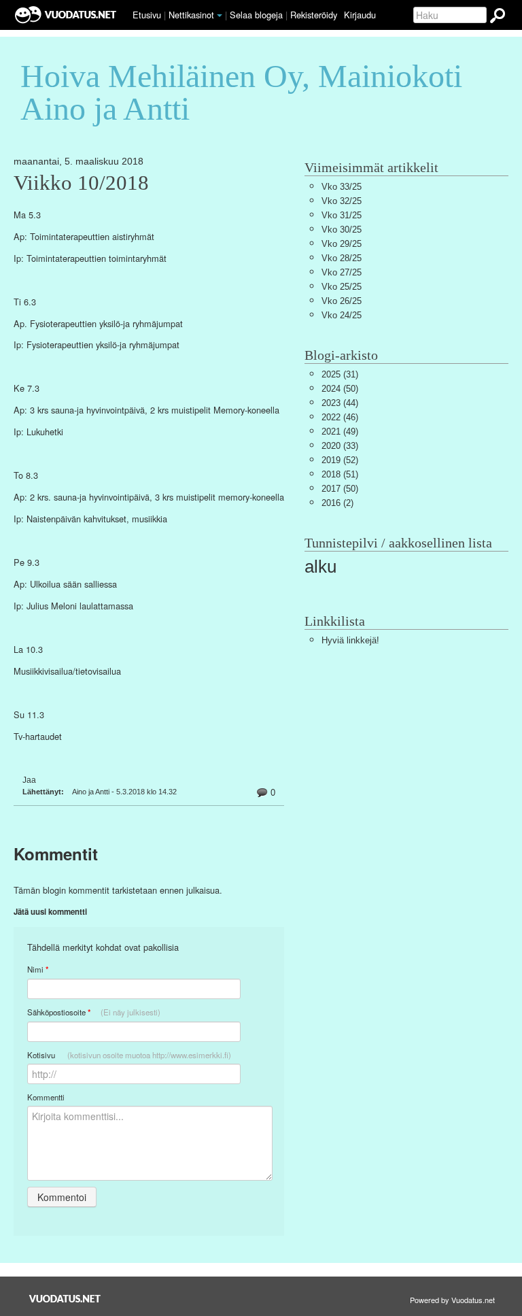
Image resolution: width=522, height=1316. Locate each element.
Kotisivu (129, 1054)
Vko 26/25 (341, 301)
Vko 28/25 (341, 258)
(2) (337, 503)
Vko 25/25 (341, 287)
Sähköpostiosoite (93, 1012)
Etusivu (147, 14)
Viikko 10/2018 (81, 182)
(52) (339, 460)
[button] (219, 15)
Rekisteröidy (313, 14)
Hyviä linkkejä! (350, 640)
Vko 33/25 (341, 187)
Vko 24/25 (341, 315)
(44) (339, 403)
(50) (339, 389)
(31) (339, 374)
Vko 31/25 (341, 215)
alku (320, 566)
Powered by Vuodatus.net (452, 1299)
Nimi (37, 969)
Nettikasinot (191, 14)
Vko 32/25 (341, 201)
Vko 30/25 (341, 229)
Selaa (256, 14)
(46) (339, 417)
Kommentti (46, 1097)
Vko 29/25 (341, 244)
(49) (339, 431)
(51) (339, 474)
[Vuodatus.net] (65, 1298)
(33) (339, 446)
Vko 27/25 (341, 272)
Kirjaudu (360, 14)
